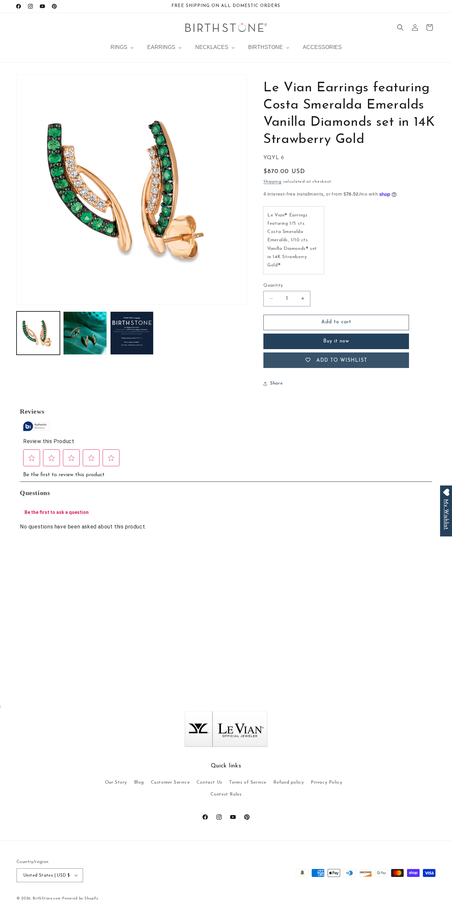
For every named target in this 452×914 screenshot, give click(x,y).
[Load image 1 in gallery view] (38, 333)
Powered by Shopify (80, 898)
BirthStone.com (47, 898)
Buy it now (336, 341)
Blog (139, 782)
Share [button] (276, 383)
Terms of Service (247, 782)
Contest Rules (226, 794)
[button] (400, 27)
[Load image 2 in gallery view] (85, 333)
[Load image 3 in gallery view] (132, 333)
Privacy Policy (326, 782)
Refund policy (288, 782)
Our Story (116, 782)
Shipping (272, 182)
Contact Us (209, 782)
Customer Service (170, 782)
